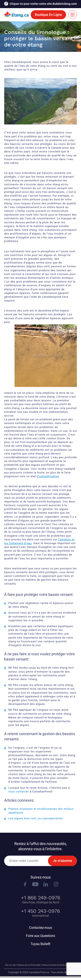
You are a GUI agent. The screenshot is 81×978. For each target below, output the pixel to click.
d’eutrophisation (48, 476)
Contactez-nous (40, 928)
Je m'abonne (62, 861)
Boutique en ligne (48, 15)
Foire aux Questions (40, 936)
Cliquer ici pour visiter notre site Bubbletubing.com (43, 3)
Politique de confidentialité (28, 965)
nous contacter (18, 791)
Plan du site (10, 965)
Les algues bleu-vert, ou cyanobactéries (35, 818)
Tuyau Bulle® (40, 944)
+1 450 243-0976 (40, 911)
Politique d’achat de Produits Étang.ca (59, 965)
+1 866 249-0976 (40, 898)
